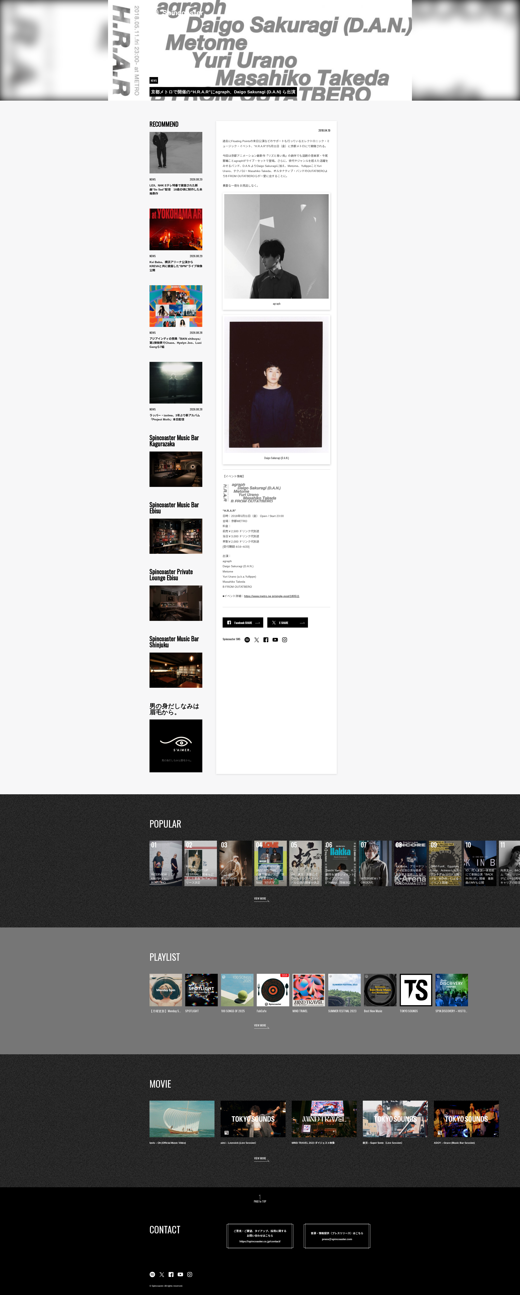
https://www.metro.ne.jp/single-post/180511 (271, 596)
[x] (256, 642)
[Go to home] (176, 12)
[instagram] (284, 642)
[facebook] (266, 642)
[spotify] (247, 642)
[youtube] (275, 642)
